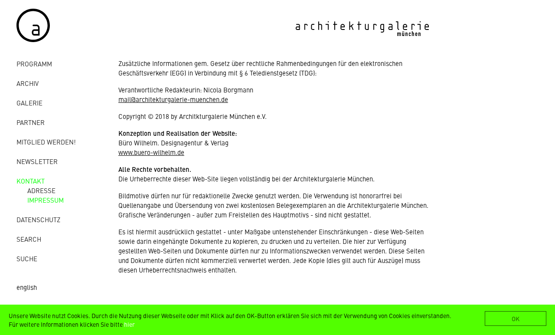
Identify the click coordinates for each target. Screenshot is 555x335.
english (26, 287)
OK (515, 318)
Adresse (41, 190)
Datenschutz (38, 219)
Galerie (29, 102)
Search (28, 238)
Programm (34, 63)
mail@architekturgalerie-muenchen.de (173, 99)
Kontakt (30, 180)
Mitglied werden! (46, 141)
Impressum (45, 199)
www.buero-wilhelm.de (151, 152)
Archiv (27, 83)
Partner (30, 122)
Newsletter (37, 161)
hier (129, 324)
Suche (26, 258)
